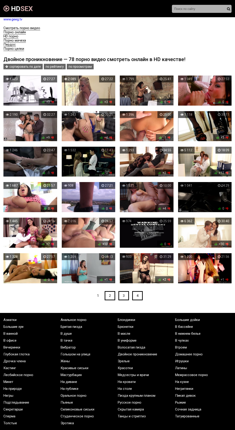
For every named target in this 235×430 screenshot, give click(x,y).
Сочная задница (188, 409)
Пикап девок (185, 395)
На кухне (182, 382)
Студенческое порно (77, 416)
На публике (69, 389)
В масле (124, 334)
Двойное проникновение (137, 354)
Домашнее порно (189, 354)
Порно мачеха (14, 40)
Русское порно (129, 402)
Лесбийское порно (18, 375)
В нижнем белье (188, 334)
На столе (125, 389)
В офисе (10, 340)
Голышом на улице (75, 354)
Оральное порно (74, 395)
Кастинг (9, 368)
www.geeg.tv (12, 19)
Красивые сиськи (74, 368)
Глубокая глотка (16, 354)
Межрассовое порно (191, 375)
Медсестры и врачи (133, 375)
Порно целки (13, 49)
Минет (8, 382)
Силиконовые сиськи (77, 409)
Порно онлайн (14, 32)
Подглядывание (16, 402)
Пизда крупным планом (136, 395)
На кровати (127, 382)
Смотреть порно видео (21, 28)
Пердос (9, 44)
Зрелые (124, 361)
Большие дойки (187, 320)
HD (21, 9)
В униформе (127, 340)
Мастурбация (71, 375)
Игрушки (182, 361)
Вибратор (68, 347)
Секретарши (13, 409)
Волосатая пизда (131, 347)
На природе (12, 389)
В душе (66, 334)
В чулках (182, 340)
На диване (69, 382)
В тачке (67, 340)
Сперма (9, 416)
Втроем (181, 347)
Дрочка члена (14, 361)
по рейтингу (55, 66)
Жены (65, 361)
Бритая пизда (71, 327)
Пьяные (67, 402)
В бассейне (184, 327)
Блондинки (126, 320)
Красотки (125, 368)
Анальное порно (74, 320)
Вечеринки (11, 347)
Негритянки (184, 389)
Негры (8, 395)
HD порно (10, 36)
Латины (181, 368)
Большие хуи (13, 327)
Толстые (10, 423)
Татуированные (187, 416)
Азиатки (10, 320)
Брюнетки (125, 327)
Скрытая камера (131, 409)
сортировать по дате (25, 66)
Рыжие (180, 402)
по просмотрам (80, 66)
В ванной (10, 334)
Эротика (67, 423)
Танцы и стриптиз (132, 416)
